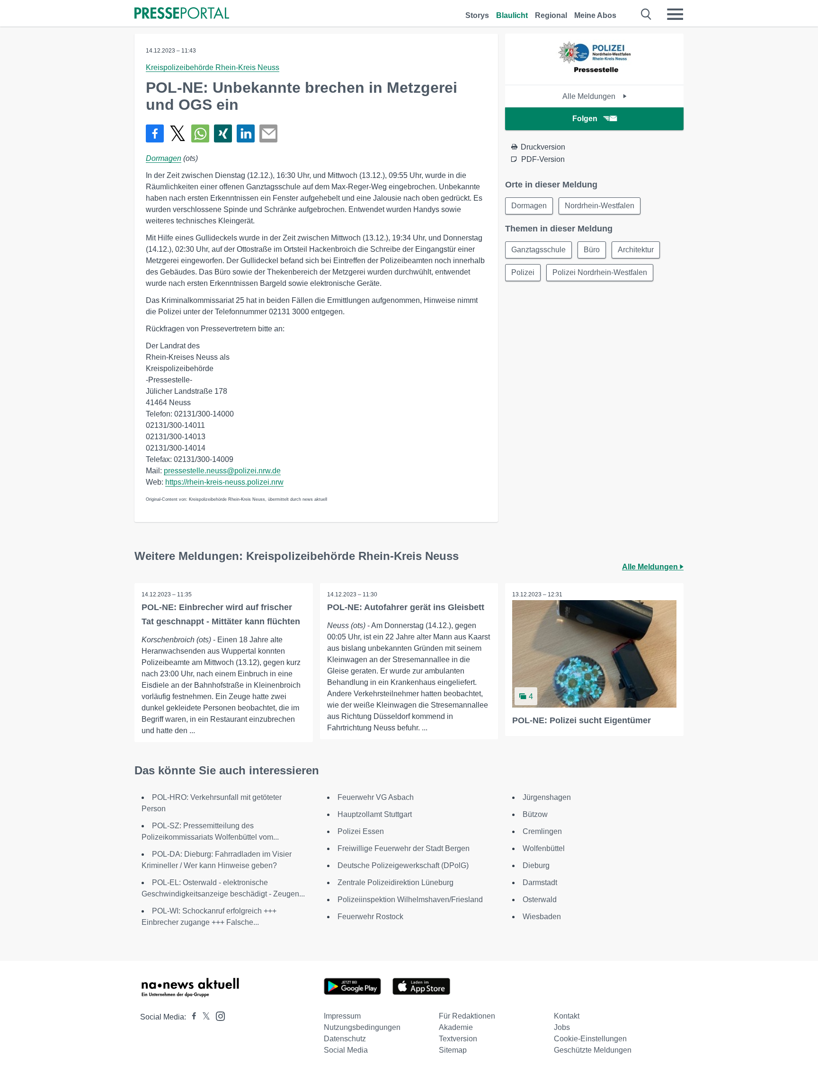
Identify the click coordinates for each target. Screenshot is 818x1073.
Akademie (456, 1027)
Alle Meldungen (589, 96)
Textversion (458, 1039)
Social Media (346, 1050)
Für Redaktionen (467, 1016)
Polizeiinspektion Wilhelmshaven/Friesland (410, 900)
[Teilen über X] (178, 133)
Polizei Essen (361, 831)
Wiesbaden (542, 917)
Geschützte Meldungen (592, 1050)
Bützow (535, 814)
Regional (551, 15)
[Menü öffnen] (675, 14)
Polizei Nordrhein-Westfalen (599, 272)
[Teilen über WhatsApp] (200, 133)
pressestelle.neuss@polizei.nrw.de (222, 471)
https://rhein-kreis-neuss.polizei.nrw (224, 482)
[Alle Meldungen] (594, 76)
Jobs (562, 1027)
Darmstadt (540, 882)
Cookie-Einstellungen (590, 1039)
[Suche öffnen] (646, 14)
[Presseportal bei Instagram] (217, 1015)
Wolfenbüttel (544, 848)
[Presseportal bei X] (203, 1017)
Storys (477, 15)
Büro (592, 250)
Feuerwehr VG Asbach (376, 797)
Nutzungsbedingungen (362, 1027)
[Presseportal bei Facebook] (191, 1017)
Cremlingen (542, 831)
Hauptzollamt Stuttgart (375, 814)
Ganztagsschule (538, 250)
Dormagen (163, 158)
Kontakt (566, 1016)
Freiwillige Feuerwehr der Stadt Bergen (404, 848)
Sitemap (453, 1050)
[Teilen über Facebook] (155, 133)
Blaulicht (512, 15)
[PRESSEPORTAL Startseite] (181, 14)
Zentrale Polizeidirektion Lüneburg (395, 882)
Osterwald (540, 900)
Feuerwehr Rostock (370, 917)
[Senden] (268, 133)
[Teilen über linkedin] (246, 133)
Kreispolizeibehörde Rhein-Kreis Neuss (212, 67)
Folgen (584, 119)
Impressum (342, 1016)
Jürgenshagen (547, 797)
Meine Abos (595, 15)
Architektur (636, 250)
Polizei (522, 272)
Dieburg (536, 865)
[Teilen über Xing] (223, 133)
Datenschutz (345, 1039)
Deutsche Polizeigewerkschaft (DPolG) (403, 865)
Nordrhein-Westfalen (599, 206)
